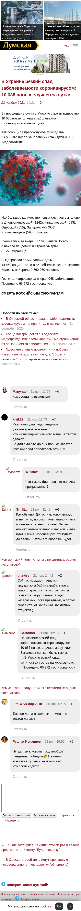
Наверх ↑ (12, 820)
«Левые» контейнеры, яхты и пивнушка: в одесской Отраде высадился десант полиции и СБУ (62, 32)
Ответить (20, 407)
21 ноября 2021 (13, 102)
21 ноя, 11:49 (40, 509)
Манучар (20, 391)
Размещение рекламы (42, 894)
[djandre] (7, 575)
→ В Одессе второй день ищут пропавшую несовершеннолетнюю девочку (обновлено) (34, 862)
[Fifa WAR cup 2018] (4, 703)
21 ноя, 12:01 (52, 472)
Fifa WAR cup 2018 (27, 704)
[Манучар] (4, 391)
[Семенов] (8, 633)
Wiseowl (32, 472)
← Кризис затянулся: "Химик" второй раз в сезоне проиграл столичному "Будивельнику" (40, 847)
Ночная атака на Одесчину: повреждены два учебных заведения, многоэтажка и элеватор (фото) (19, 32)
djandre (23, 575)
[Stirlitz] (6, 509)
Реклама (40, 75)
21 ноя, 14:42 (43, 575)
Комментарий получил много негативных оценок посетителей (38, 562)
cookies (45, 906)
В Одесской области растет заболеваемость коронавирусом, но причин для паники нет (38, 321)
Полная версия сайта (13, 894)
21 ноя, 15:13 (49, 633)
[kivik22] (4, 419)
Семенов (27, 633)
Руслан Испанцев (27, 741)
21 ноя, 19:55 (54, 741)
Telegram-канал (30, 899)
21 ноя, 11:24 (40, 391)
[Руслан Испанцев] (4, 741)
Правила (67, 815)
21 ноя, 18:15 (56, 704)
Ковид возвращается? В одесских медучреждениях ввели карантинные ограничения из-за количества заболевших (40, 339)
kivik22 (18, 419)
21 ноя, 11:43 (37, 419)
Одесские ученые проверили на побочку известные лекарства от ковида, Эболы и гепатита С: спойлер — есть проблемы (34, 354)
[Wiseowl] (13, 472)
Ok (59, 906)
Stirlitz (21, 509)
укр (66, 45)
